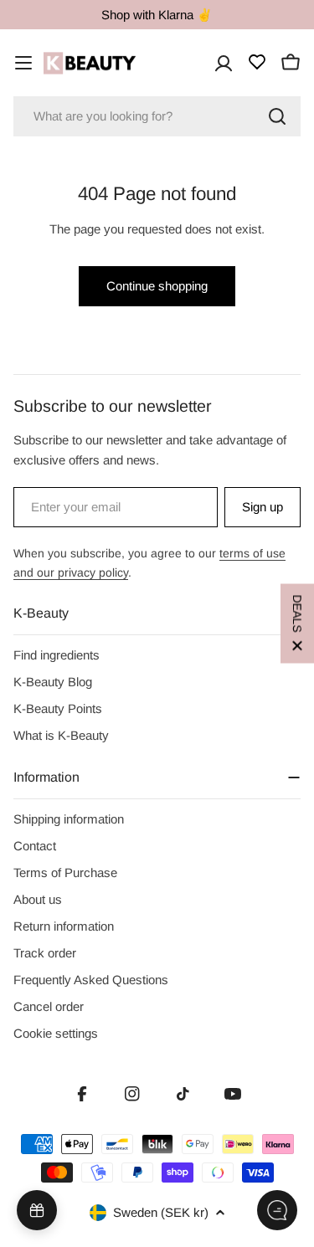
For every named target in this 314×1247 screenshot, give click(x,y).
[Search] (277, 116)
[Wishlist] (257, 62)
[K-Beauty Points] (37, 1210)
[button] (297, 624)
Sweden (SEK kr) (160, 1212)
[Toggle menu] (23, 63)
